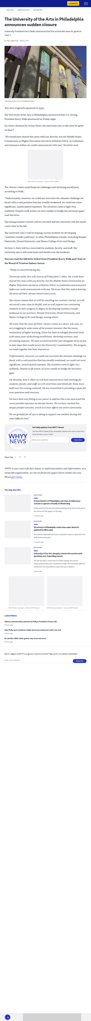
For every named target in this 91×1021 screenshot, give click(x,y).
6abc (41, 108)
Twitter (20, 456)
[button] (7, 1017)
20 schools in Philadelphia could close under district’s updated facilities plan (56, 528)
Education (10, 10)
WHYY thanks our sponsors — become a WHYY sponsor (43, 181)
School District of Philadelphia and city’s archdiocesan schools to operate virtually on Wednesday (57, 502)
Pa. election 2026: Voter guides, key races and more (25, 638)
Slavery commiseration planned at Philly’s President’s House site (31, 621)
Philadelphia (37, 10)
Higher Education (23, 10)
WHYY (9, 3)
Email (24, 456)
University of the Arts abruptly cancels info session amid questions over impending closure (58, 554)
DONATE (74, 3)
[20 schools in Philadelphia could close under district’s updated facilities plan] (18, 531)
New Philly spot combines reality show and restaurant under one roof (33, 630)
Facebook (15, 456)
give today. (17, 476)
